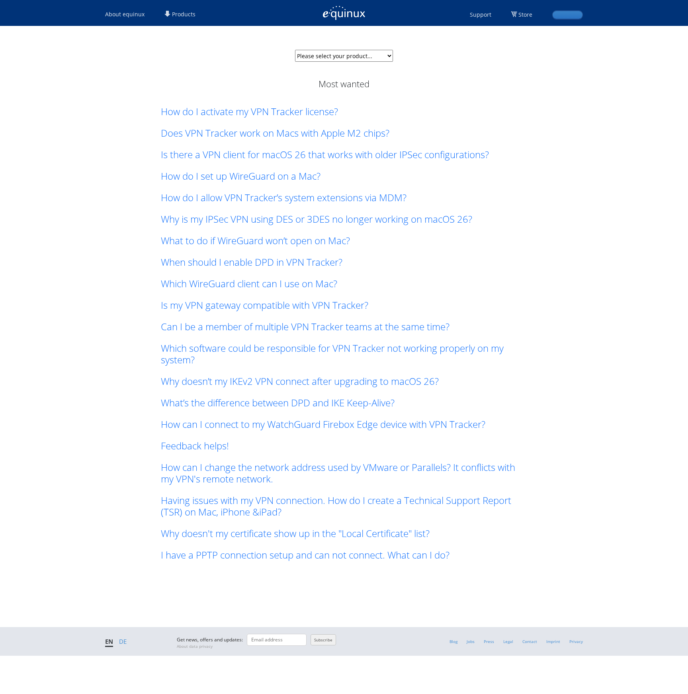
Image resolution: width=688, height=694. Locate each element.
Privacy (576, 641)
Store (525, 14)
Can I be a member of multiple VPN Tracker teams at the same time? (305, 326)
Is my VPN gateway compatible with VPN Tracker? (264, 305)
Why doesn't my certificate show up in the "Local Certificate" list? (295, 533)
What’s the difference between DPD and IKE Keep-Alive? (278, 402)
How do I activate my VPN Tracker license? (249, 111)
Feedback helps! (195, 445)
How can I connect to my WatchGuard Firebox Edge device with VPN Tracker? (323, 424)
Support (480, 14)
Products (182, 14)
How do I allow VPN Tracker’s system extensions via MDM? (284, 197)
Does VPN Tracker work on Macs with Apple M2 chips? (275, 133)
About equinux (125, 14)
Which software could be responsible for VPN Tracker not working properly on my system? (332, 353)
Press (489, 641)
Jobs (471, 641)
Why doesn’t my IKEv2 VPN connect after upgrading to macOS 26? (300, 381)
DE (123, 641)
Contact (529, 641)
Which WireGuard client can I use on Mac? (249, 283)
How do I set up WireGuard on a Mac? (241, 176)
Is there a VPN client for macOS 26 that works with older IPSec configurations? (325, 154)
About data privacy (195, 646)
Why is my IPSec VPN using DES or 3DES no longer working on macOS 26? (316, 219)
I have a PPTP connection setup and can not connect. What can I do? (305, 555)
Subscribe (323, 640)
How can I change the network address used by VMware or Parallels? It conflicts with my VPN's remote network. (338, 472)
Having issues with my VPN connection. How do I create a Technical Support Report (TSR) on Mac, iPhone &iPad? (336, 506)
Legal (508, 641)
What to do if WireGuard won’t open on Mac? (255, 240)
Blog (453, 641)
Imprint (553, 641)
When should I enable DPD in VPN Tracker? (251, 262)
